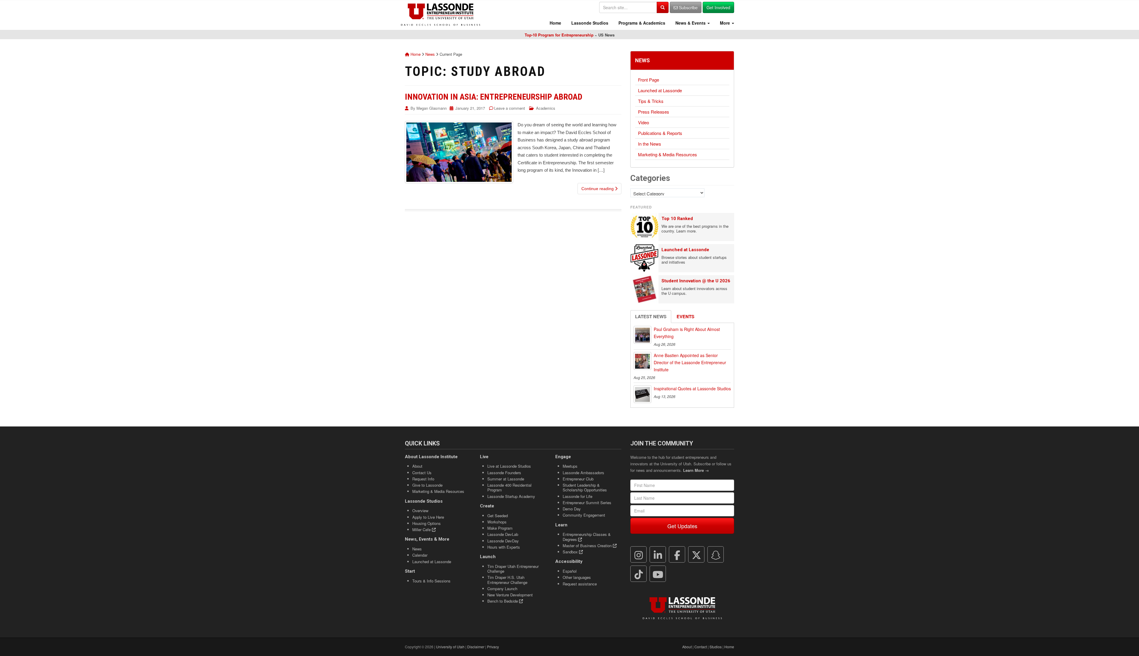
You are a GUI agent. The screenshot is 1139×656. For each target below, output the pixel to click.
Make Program (500, 528)
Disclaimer (475, 646)
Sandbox (571, 552)
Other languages (577, 577)
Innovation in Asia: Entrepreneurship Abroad (493, 97)
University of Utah (450, 646)
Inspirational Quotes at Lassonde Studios (692, 388)
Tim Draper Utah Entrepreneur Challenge (513, 568)
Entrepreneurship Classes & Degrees (587, 536)
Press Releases (653, 112)
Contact (700, 646)
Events (685, 316)
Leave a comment (509, 108)
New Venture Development (510, 595)
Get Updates (682, 526)
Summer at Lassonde (505, 479)
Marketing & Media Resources (667, 154)
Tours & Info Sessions (431, 581)
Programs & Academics (641, 23)
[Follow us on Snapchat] (715, 554)
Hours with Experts (503, 547)
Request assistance (580, 584)
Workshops (497, 522)
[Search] (663, 7)
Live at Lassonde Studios (509, 466)
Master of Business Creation (588, 545)
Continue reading (598, 188)
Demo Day (572, 509)
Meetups (570, 466)
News (430, 54)
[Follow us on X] (696, 554)
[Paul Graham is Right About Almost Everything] (642, 335)
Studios (716, 646)
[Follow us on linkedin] (658, 554)
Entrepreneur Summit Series (587, 502)
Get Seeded (497, 515)
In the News (649, 144)
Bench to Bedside (503, 601)
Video (643, 122)
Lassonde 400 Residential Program (509, 487)
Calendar (419, 555)
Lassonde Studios (589, 23)
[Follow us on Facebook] (677, 554)
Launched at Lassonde (660, 90)
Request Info (423, 479)
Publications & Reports (660, 133)
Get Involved (718, 7)
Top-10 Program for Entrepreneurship (559, 35)
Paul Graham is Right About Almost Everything (687, 332)
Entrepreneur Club (578, 479)
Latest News (650, 316)
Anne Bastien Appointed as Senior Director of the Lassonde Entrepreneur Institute (690, 362)
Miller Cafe (422, 529)
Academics (545, 108)
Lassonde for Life (577, 496)
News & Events (690, 23)
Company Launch (502, 588)
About (417, 466)
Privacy (493, 646)
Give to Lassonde (427, 485)
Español (570, 571)
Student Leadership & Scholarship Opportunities (585, 487)
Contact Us (422, 472)
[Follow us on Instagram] (638, 554)
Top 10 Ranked (677, 218)
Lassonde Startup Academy (511, 496)
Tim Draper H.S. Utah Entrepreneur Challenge (507, 579)
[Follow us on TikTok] (638, 574)
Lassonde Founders (504, 472)
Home (554, 23)
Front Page (648, 80)
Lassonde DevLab (502, 534)
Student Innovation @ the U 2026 (695, 281)
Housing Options (426, 523)
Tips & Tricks (651, 101)
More (725, 23)
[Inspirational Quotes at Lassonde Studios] (642, 394)
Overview (420, 510)
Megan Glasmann (431, 108)
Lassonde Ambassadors (583, 472)
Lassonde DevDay (503, 541)
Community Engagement (584, 515)
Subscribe (688, 7)
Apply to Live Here (428, 517)
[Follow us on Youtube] (658, 574)
